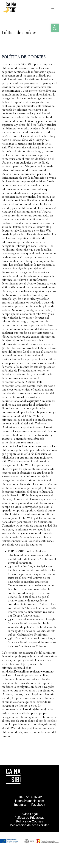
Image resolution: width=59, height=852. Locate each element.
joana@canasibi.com (29, 801)
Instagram (21, 804)
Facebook (38, 804)
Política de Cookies (29, 821)
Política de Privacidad (29, 817)
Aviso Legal (30, 814)
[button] (55, 28)
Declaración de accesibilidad (29, 825)
